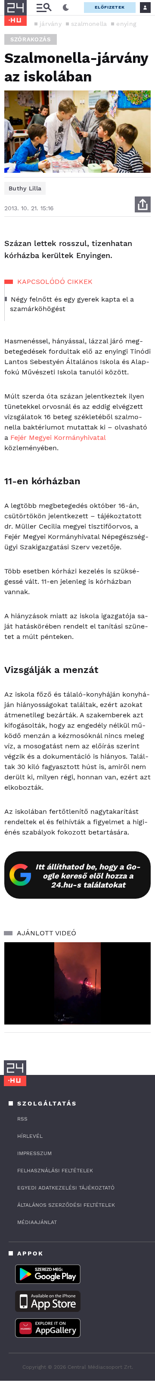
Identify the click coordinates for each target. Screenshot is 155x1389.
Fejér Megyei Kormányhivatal (57, 437)
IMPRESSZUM (34, 1153)
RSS (22, 1119)
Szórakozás (30, 39)
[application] (77, 983)
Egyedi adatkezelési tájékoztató (66, 1188)
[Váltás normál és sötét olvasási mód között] (66, 8)
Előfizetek (110, 7)
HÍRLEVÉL (30, 1136)
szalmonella (89, 23)
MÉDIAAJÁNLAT (37, 1222)
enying (126, 23)
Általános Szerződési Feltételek (66, 1205)
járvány (51, 23)
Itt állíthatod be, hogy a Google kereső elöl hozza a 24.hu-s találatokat (87, 875)
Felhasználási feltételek (55, 1171)
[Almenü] (44, 7)
